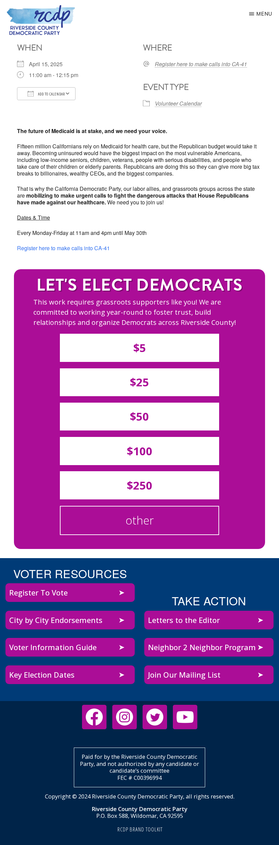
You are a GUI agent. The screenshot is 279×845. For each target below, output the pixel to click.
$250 (139, 485)
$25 (139, 382)
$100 (139, 451)
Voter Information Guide (53, 647)
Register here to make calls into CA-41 (201, 64)
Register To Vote (38, 592)
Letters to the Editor (184, 620)
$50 (139, 416)
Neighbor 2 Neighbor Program (202, 647)
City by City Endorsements (55, 620)
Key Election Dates (42, 674)
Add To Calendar (51, 93)
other (140, 520)
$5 (139, 347)
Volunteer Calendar (178, 103)
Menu (264, 14)
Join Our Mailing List (184, 674)
